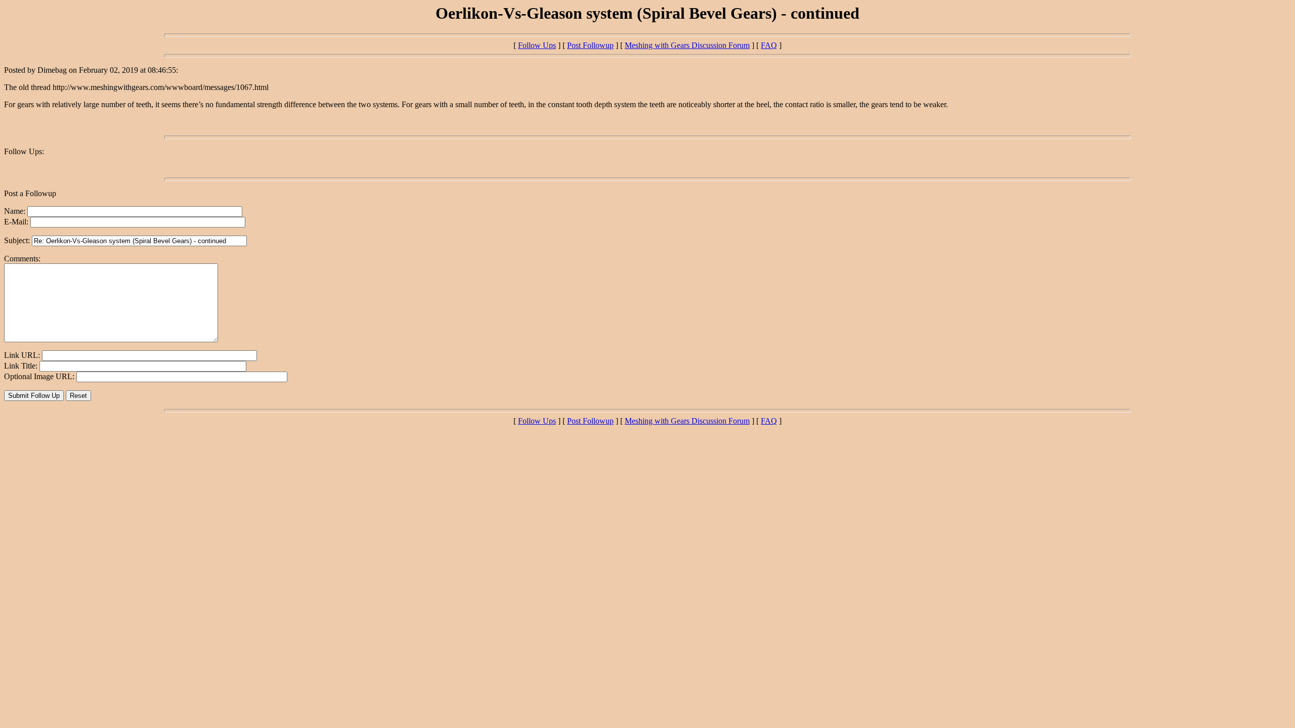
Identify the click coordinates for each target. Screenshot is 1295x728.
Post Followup (590, 45)
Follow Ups (537, 45)
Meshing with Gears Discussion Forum (687, 45)
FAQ (769, 45)
